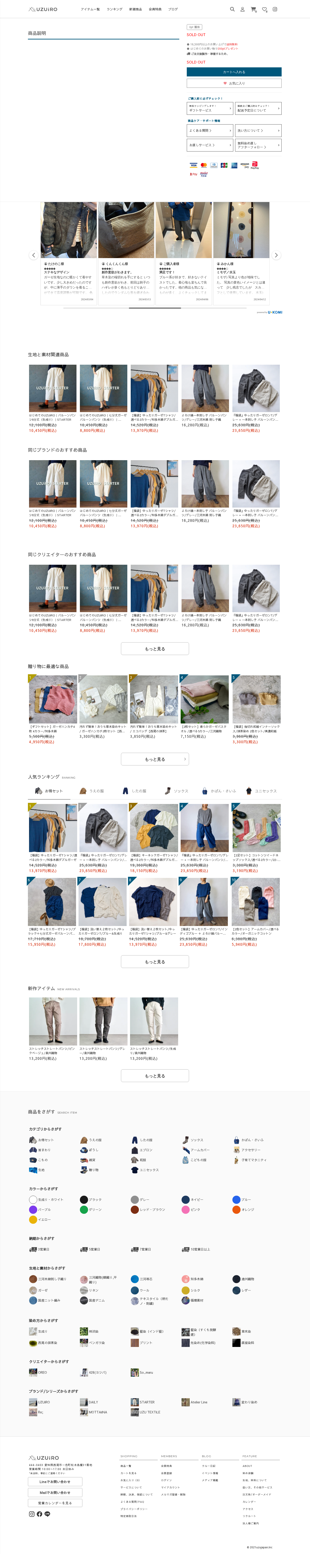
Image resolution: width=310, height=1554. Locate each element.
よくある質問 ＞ (200, 130)
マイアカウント (170, 1487)
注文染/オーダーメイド (257, 1494)
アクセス (248, 1509)
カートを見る (129, 1473)
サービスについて (131, 1487)
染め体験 (248, 1473)
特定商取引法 (129, 1516)
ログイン (166, 1480)
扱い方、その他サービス (258, 1487)
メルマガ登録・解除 (173, 1494)
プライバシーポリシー (134, 1509)
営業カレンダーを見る (55, 1503)
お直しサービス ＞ (202, 145)
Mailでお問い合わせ (55, 1492)
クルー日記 (209, 1466)
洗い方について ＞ (251, 130)
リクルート (249, 1516)
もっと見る (155, 648)
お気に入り (234, 83)
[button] (276, 255)
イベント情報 (210, 1473)
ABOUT (247, 1466)
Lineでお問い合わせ (55, 1482)
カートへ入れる (234, 72)
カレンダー (249, 1501)
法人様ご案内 (251, 1523)
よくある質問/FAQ (132, 1501)
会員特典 (166, 1466)
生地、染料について (255, 1480)
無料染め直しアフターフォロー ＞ (252, 145)
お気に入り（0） (131, 1480)
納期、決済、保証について (137, 1494)
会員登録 (166, 1473)
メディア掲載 (210, 1480)
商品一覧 (126, 1466)
